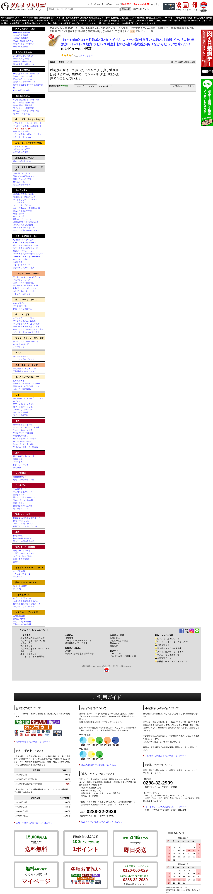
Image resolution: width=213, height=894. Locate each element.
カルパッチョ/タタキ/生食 (24, 228)
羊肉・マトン (18, 503)
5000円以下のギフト (22, 173)
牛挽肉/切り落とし (21, 436)
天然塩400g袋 (19, 616)
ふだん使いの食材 (20, 152)
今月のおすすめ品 (30, 18)
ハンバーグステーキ (21, 265)
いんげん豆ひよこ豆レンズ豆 (25, 607)
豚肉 (6, 23)
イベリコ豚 (17, 462)
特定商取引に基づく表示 (76, 643)
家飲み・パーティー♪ (22, 219)
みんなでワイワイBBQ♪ (23, 56)
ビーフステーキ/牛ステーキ (24, 242)
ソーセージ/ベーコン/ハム (45, 20)
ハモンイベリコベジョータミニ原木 (28, 329)
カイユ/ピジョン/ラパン (23, 556)
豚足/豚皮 (17, 467)
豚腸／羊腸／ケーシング (166, 20)
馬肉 (49, 23)
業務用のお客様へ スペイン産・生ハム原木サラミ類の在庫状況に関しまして (71, 18)
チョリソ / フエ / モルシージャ (25, 341)
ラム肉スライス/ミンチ (22, 492)
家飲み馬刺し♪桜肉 (21, 59)
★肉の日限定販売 (20, 46)
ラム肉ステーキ (19, 489)
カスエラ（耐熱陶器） (22, 389)
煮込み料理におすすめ (22, 211)
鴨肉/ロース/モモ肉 (21, 521)
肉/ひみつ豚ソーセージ (22, 185)
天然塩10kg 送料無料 (22, 621)
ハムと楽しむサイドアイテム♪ (25, 200)
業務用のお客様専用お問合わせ (79, 653)
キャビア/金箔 (19, 571)
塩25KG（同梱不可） (22, 114)
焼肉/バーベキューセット (23, 251)
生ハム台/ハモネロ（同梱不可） (26, 111)
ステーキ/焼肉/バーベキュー (21, 20)
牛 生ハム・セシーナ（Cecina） (26, 447)
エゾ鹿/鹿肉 (14, 23)
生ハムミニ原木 (85, 20)
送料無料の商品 (22, 96)
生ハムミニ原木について (168, 638)
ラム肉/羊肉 (26, 23)
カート (179, 9)
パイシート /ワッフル (22, 598)
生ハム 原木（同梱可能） (23, 105)
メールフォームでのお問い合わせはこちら (165, 807)
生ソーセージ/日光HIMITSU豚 (25, 285)
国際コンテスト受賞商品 (23, 283)
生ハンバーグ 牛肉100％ (23, 444)
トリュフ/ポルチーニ (21, 574)
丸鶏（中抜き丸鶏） (21, 559)
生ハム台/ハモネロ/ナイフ (189, 20)
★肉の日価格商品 (20, 38)
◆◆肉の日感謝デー (21, 32)
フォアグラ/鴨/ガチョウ (23, 523)
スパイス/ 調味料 (20, 586)
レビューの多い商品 (119, 640)
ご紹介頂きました (165, 645)
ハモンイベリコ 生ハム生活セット (27, 126)
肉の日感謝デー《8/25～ (11, 18)
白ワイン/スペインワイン (23, 407)
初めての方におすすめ (22, 79)
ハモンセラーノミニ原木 (23, 318)
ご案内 (68, 651)
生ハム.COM (115, 653)
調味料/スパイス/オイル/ (109, 23)
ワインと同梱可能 (20, 415)
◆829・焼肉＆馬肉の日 (23, 41)
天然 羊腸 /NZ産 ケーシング (24, 368)
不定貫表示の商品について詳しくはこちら (165, 756)
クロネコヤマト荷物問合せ (32, 656)
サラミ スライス (20, 306)
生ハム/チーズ (19, 182)
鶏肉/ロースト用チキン (22, 551)
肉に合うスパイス (20, 509)
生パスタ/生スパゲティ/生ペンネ (26, 604)
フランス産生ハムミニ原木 (24, 321)
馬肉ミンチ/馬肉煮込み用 (23, 541)
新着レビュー (116, 638)
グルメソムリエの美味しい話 (123, 656)
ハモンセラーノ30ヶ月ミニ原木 (26, 326)
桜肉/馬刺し (18, 536)
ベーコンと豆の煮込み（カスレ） (27, 230)
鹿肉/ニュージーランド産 (23, 480)
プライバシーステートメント (78, 640)
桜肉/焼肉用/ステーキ (22, 538)
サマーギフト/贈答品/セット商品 (178, 18)
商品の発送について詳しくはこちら (98, 765)
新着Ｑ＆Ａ (115, 643)
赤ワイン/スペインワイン (23, 404)
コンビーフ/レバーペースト (24, 291)
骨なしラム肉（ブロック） (24, 497)
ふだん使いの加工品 (21, 149)
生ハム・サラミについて (168, 655)
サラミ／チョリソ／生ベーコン (134, 20)
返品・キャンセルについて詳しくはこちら (102, 821)
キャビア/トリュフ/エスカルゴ (84, 23)
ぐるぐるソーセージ (21, 280)
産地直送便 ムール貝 (154, 18)
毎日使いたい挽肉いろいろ (24, 197)
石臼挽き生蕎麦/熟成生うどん (25, 601)
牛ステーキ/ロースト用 (22, 430)
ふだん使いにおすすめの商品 (132, 18)
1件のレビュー (86, 56)
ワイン (204, 20)
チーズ (152, 20)
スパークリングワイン (22, 410)
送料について (26, 646)
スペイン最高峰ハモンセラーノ (171, 652)
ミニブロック (18, 347)
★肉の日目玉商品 (20, 35)
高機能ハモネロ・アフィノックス (172, 661)
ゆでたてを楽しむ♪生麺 (23, 225)
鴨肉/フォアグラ (39, 23)
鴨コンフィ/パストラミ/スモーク (26, 518)
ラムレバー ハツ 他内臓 (23, 500)
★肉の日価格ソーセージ (23, 44)
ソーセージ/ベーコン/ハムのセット (27, 277)
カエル (16, 562)
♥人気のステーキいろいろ (24, 240)
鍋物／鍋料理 (18, 214)
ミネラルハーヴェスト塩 (145, 23)
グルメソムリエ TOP (61, 28)
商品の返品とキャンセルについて (35, 648)
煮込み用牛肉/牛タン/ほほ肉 (24, 439)
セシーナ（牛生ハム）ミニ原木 (26, 332)
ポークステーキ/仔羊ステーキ (25, 245)
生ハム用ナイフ (19, 381)
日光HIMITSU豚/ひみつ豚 (23, 456)
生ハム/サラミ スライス (67, 20)
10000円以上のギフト (22, 179)
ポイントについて (28, 654)
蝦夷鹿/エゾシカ (20, 477)
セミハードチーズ (20, 356)
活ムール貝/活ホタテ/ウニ (24, 161)
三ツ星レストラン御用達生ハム (171, 648)
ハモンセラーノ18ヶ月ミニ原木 (26, 324)
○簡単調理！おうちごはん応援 (26, 222)
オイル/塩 (17, 589)
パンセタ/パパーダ (21, 344)
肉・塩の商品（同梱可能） (24, 102)
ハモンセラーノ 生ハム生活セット (27, 123)
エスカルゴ (17, 577)
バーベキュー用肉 (20, 259)
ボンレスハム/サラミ (21, 294)
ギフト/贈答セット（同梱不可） (26, 100)
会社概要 (69, 638)
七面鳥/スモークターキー (23, 553)
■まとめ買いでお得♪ (21, 90)
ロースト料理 (18, 216)
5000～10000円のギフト (23, 176)
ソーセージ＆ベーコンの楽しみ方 (172, 642)
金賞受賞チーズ (164, 658)
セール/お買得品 (112, 18)
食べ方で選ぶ (199, 18)
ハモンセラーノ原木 (21, 131)
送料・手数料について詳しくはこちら (34, 822)
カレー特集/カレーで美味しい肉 (26, 208)
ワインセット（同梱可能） (24, 108)
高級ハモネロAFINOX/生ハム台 (26, 386)
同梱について (26, 651)
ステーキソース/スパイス (23, 268)
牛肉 (17, 421)
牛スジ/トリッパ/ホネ (22, 441)
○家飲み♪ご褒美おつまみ (23, 194)
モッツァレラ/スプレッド (23, 359)
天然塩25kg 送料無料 (22, 624)
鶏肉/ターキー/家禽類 (61, 23)
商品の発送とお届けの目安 (32, 640)
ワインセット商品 (20, 412)
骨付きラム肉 (18, 495)
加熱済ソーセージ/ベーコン (24, 288)
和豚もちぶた (18, 459)
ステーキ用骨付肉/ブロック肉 (25, 248)
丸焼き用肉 (17, 262)
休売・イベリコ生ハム (22, 309)
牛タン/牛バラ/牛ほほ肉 (23, 433)
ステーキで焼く (19, 202)
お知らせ (114, 646)
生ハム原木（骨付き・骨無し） (107, 20)
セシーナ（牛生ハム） (22, 61)
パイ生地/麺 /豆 (127, 23)
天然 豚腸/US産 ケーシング (24, 371)
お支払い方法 (26, 643)
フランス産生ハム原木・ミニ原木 (27, 134)
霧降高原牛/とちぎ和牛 (22, 425)
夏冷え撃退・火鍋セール (23, 64)
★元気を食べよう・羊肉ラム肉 (26, 74)
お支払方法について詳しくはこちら (33, 742)
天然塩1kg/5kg (19, 619)
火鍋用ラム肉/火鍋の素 (22, 506)
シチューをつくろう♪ (22, 205)
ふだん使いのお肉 (20, 146)
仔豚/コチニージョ (21, 465)
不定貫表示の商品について (32, 638)
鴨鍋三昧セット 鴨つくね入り (25, 526)
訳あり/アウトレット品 (22, 76)
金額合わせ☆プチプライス (24, 82)
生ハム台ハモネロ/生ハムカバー (26, 383)
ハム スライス (19, 303)
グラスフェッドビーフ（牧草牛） (27, 427)
